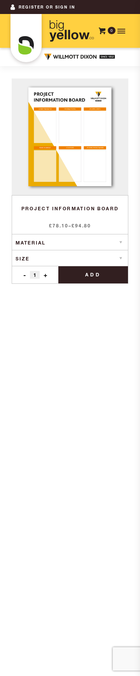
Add (93, 275)
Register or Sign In (47, 7)
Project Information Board (70, 208)
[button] (121, 31)
